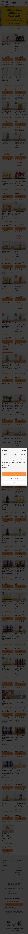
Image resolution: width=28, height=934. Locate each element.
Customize (13, 478)
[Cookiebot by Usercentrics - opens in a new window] (20, 451)
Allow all (14, 473)
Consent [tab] (5, 454)
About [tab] (23, 454)
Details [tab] (14, 454)
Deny (14, 482)
